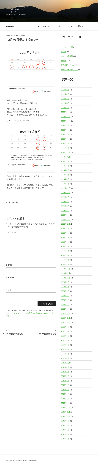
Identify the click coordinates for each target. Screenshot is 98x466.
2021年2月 (65, 309)
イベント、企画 (67, 47)
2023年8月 (65, 202)
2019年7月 (65, 376)
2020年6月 (65, 340)
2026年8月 (65, 90)
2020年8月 (65, 331)
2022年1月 (65, 264)
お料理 (63, 52)
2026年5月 (65, 99)
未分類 (63, 61)
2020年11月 (65, 318)
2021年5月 (65, 296)
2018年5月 (65, 439)
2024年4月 (65, 175)
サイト (8, 290)
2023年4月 (65, 211)
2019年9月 (65, 367)
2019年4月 (65, 390)
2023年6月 (65, 206)
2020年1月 (65, 358)
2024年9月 (65, 161)
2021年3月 (65, 304)
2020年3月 (65, 354)
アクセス (68, 26)
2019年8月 (65, 372)
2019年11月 (65, 363)
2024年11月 (65, 157)
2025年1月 (65, 148)
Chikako (22, 35)
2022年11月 (65, 224)
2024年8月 (65, 166)
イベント (57, 26)
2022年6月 (65, 242)
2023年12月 (65, 188)
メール (10, 278)
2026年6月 (65, 94)
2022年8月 (65, 233)
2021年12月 (65, 269)
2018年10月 (65, 416)
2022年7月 (65, 237)
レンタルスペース (42, 26)
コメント (11, 232)
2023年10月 (65, 193)
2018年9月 (65, 421)
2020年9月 (65, 327)
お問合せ (80, 26)
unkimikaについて (13, 26)
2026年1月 (65, 112)
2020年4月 (65, 349)
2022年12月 (65, 219)
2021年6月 (65, 291)
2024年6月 (65, 170)
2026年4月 (65, 103)
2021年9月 (65, 282)
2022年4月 (65, 251)
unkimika (19, 460)
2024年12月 (65, 152)
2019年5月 (65, 385)
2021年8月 (65, 287)
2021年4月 (65, 300)
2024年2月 (65, 184)
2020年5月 (65, 345)
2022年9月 (65, 228)
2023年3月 (65, 215)
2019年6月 (65, 381)
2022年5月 (65, 246)
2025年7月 (65, 130)
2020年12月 (65, 313)
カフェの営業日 (13, 202)
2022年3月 (65, 255)
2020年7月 (65, 336)
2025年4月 (65, 139)
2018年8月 (65, 425)
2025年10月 (65, 121)
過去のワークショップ (69, 70)
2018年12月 (65, 407)
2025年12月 (65, 117)
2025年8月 (65, 125)
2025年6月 (65, 134)
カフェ (27, 26)
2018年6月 (65, 434)
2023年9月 (65, 197)
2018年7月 (65, 430)
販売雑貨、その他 (67, 65)
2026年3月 (65, 108)
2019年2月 (65, 398)
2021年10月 (65, 278)
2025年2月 (65, 143)
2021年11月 (65, 273)
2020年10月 (65, 322)
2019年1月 (65, 403)
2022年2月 (65, 260)
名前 (9, 265)
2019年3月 (65, 394)
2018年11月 (65, 412)
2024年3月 (65, 179)
